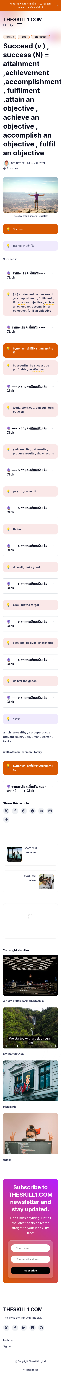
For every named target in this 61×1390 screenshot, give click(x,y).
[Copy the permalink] (6, 820)
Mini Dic (10, 36)
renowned (31, 852)
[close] (57, 5)
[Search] (4, 25)
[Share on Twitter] (6, 811)
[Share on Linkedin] (41, 811)
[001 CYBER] (6, 163)
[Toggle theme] (11, 25)
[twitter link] (6, 1328)
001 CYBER (18, 163)
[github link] (41, 1328)
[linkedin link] (24, 1328)
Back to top (32, 1369)
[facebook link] (15, 1328)
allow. (32, 880)
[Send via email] (50, 811)
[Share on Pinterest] (24, 811)
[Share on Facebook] (15, 811)
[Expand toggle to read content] (52, 273)
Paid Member (40, 36)
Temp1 (23, 36)
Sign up (7, 1346)
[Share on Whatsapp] (32, 811)
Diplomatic (9, 1106)
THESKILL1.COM (23, 20)
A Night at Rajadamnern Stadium (23, 1000)
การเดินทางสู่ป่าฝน (13, 1053)
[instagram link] (32, 1328)
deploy (7, 1159)
